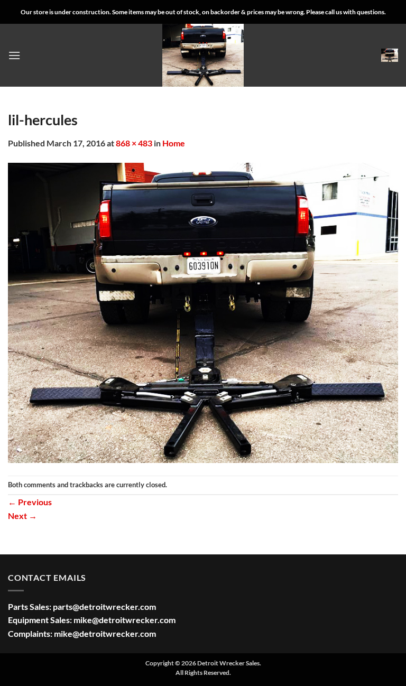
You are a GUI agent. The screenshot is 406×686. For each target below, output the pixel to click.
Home (173, 143)
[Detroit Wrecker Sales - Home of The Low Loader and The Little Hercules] (203, 55)
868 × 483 (134, 143)
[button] (14, 55)
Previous (30, 502)
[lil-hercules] (203, 312)
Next (22, 516)
